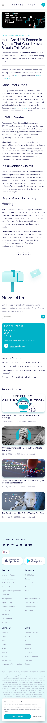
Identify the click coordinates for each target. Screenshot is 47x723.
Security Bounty (7, 660)
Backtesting (6, 610)
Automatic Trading (8, 575)
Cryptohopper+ (31, 607)
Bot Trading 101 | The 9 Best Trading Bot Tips (19, 377)
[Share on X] (24, 254)
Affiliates (28, 648)
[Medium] (30, 545)
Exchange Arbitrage (9, 579)
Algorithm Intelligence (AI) (11, 591)
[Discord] (17, 545)
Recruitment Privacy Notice (12, 664)
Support (5, 656)
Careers (4, 636)
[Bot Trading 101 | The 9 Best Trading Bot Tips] (23, 501)
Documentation (31, 583)
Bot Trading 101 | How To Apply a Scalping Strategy (21, 362)
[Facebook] (4, 545)
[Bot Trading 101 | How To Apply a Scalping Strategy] (23, 403)
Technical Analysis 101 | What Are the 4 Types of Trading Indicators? (23, 371)
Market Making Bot (8, 583)
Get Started (29, 575)
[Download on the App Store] (12, 561)
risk (28, 151)
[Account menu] (43, 5)
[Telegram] (12, 545)
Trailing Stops (7, 599)
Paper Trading (7, 603)
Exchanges (29, 610)
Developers (29, 660)
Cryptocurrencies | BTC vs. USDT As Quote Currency (22, 366)
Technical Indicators (32, 599)
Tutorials (28, 579)
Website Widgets (31, 656)
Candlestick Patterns (32, 603)
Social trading (7, 587)
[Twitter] (8, 545)
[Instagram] (26, 545)
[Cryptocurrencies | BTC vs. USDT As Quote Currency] (23, 435)
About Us (5, 633)
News (27, 591)
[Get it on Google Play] (34, 561)
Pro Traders (29, 652)
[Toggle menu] (3, 5)
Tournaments (6, 614)
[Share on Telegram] (28, 254)
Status (27, 664)
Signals (27, 636)
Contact (5, 644)
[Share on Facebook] (19, 254)
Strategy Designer (8, 607)
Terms (4, 648)
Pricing (27, 640)
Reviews (28, 644)
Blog (27, 595)
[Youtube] (21, 545)
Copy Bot (5, 595)
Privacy (4, 652)
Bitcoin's (18, 75)
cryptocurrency (21, 108)
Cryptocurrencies (31, 633)
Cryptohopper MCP (9, 618)
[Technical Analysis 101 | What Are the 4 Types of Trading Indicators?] (23, 468)
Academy (28, 587)
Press (3, 640)
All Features (6, 622)
